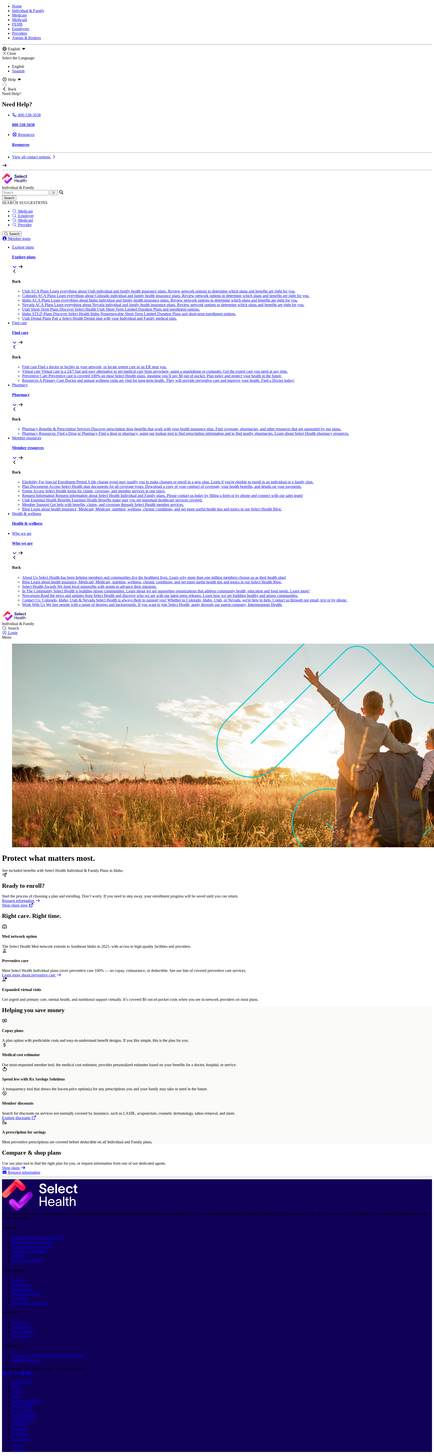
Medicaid (19, 20)
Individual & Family (28, 11)
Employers (20, 29)
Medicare (19, 15)
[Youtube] (28, 1373)
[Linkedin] (23, 1373)
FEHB (17, 24)
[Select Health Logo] (39, 1209)
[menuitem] (222, 257)
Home (17, 6)
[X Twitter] (11, 1373)
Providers (19, 33)
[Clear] (53, 192)
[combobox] (25, 192)
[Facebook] (5, 1373)
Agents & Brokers (26, 38)
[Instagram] (17, 1373)
